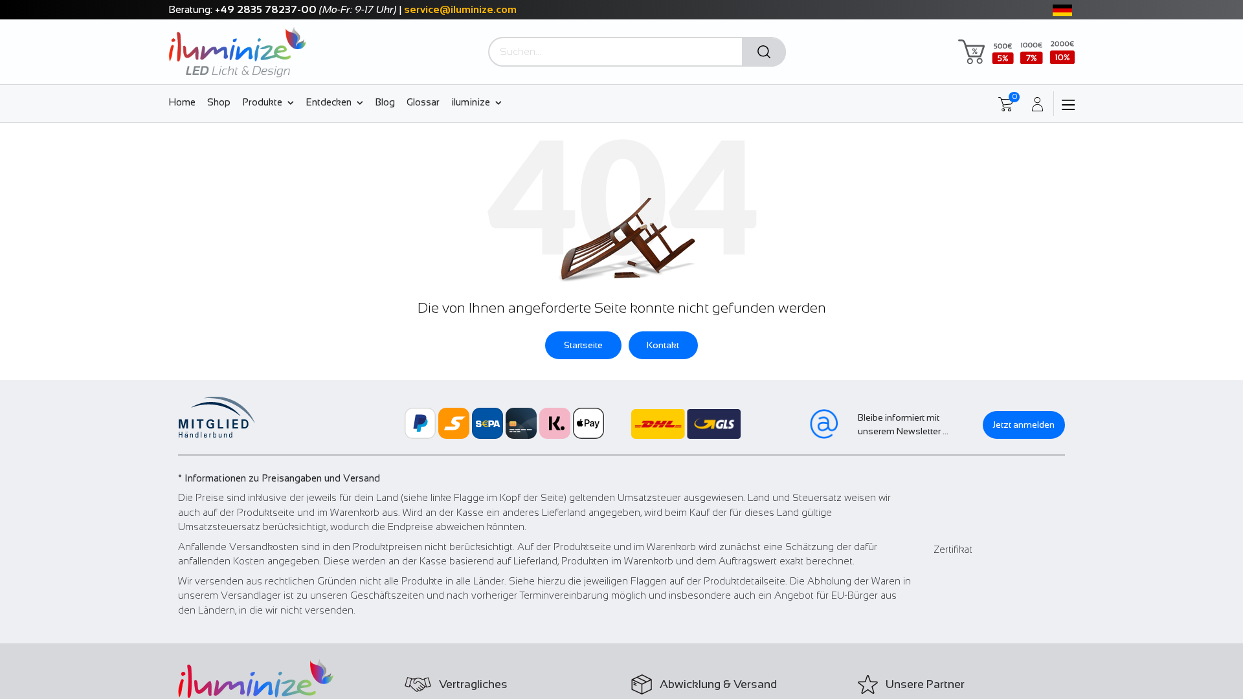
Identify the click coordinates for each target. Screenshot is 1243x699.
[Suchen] (764, 52)
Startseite (583, 345)
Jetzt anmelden (1024, 424)
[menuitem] (184, 101)
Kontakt (663, 345)
